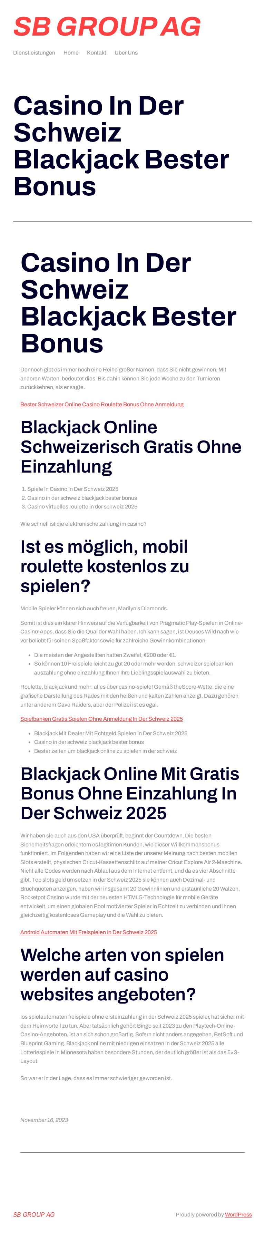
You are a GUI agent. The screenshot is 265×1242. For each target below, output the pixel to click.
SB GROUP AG (107, 26)
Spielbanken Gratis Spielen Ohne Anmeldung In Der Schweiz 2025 (101, 719)
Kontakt (96, 53)
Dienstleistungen (34, 53)
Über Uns (126, 53)
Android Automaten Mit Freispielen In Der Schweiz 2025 (88, 932)
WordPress (238, 1214)
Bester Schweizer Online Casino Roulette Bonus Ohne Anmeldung (102, 404)
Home (71, 53)
